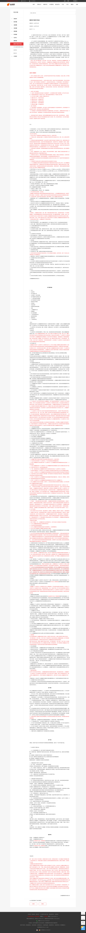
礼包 (63, 4)
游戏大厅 (39, 4)
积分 (68, 4)
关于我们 (29, 914)
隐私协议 (15, 53)
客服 (72, 4)
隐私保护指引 (51, 914)
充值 (77, 4)
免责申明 (15, 50)
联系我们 (33, 914)
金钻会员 (57, 4)
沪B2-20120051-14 (54, 916)
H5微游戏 (51, 4)
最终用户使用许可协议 (18, 43)
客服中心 (41, 916)
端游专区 (45, 4)
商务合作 (37, 914)
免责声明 (56, 914)
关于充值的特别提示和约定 (18, 47)
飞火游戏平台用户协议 (44, 914)
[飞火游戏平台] (11, 3)
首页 (34, 4)
